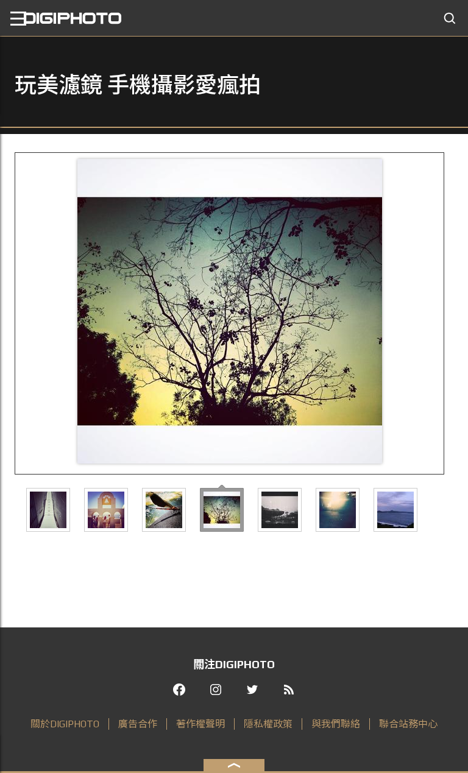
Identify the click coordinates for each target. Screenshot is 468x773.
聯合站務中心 (408, 724)
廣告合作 (137, 724)
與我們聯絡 (335, 724)
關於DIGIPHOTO (64, 724)
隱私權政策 (268, 724)
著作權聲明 (200, 724)
